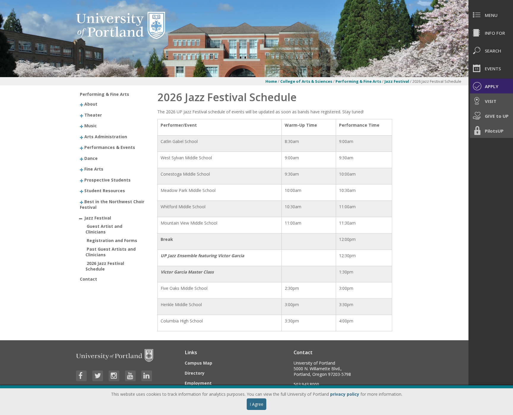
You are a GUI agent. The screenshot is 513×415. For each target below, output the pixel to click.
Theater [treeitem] (93, 114)
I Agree (256, 404)
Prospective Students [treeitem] (107, 179)
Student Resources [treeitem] (104, 190)
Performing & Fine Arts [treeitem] (104, 94)
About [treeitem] (90, 104)
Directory (195, 373)
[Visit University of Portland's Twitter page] (97, 376)
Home (271, 81)
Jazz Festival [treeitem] (97, 218)
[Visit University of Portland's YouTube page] (130, 376)
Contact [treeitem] (88, 279)
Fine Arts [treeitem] (93, 169)
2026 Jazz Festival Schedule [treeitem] (105, 266)
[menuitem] (491, 14)
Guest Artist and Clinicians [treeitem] (104, 229)
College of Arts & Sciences (306, 81)
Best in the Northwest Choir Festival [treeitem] (112, 204)
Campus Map (198, 363)
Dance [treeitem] (91, 158)
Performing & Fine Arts (358, 81)
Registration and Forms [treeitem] (112, 240)
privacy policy (344, 394)
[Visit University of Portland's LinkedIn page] (146, 376)
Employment (198, 383)
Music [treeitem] (90, 125)
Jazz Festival (397, 81)
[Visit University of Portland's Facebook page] (81, 376)
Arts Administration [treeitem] (105, 136)
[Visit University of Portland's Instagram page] (114, 376)
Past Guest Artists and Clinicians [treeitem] (111, 251)
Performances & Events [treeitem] (109, 147)
